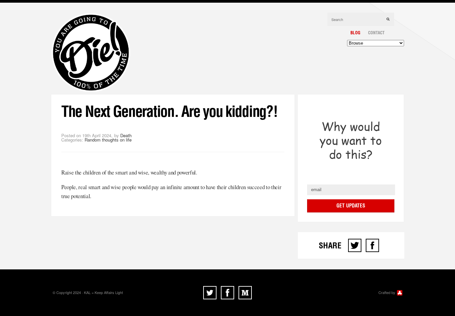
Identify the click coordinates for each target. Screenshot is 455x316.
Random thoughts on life (108, 140)
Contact (376, 32)
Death (126, 135)
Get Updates (350, 205)
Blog (355, 32)
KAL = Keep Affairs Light (103, 292)
